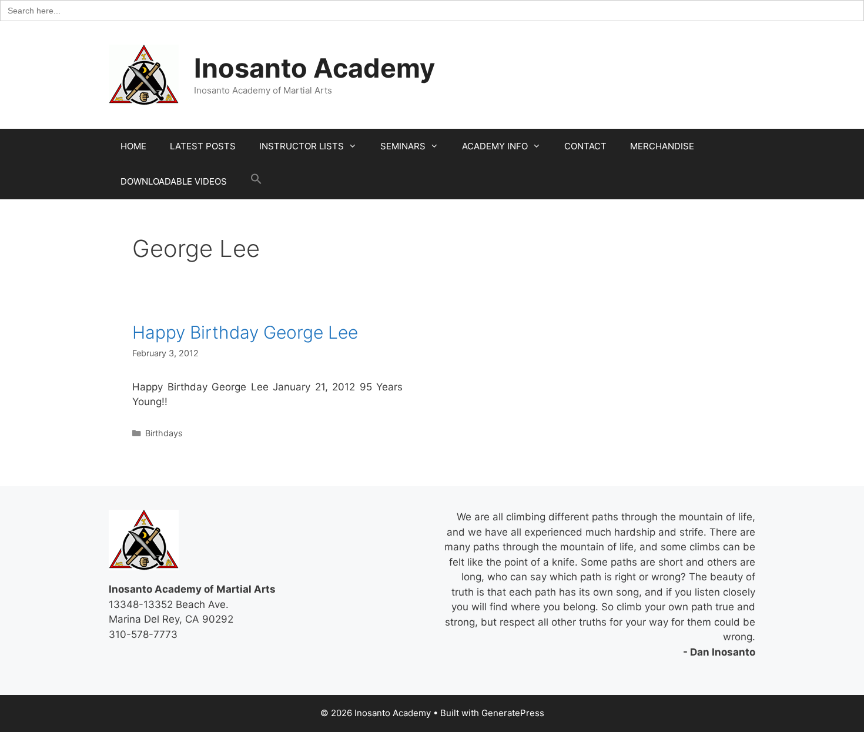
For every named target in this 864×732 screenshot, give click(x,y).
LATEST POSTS (203, 146)
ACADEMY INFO (495, 146)
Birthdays (164, 433)
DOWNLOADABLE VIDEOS (173, 181)
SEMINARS (403, 146)
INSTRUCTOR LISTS (301, 146)
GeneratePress (512, 712)
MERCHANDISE (662, 146)
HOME (133, 146)
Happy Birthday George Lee (245, 332)
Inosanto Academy (314, 68)
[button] (256, 181)
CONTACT (585, 146)
